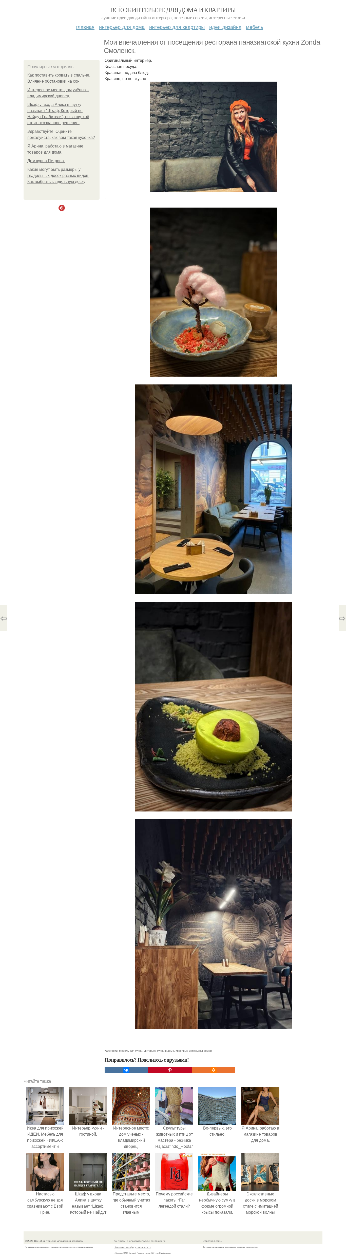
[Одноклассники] (213, 1070)
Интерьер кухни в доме (159, 1050)
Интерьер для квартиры (177, 26)
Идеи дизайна (225, 26)
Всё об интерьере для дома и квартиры (173, 9)
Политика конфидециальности (132, 1247)
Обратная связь (212, 1241)
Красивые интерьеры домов (194, 1050)
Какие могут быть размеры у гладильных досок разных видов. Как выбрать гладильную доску (58, 175)
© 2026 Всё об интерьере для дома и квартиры (54, 1241)
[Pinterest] (170, 1070)
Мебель (254, 26)
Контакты (119, 1241)
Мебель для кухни (130, 1050)
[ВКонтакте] (126, 1070)
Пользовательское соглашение (146, 1241)
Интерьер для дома (122, 26)
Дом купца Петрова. (46, 161)
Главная (85, 26)
